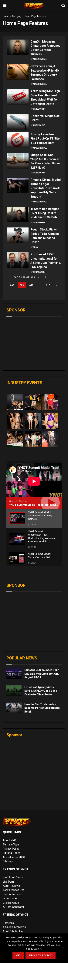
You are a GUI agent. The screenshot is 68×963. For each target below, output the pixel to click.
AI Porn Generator (13, 906)
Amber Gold (39, 125)
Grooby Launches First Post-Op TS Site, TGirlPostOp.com (45, 139)
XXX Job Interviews (14, 927)
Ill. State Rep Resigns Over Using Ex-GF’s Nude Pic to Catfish (44, 213)
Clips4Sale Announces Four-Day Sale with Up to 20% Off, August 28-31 (42, 673)
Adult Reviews (11, 885)
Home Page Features (35, 16)
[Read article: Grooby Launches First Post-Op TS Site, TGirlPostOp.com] (18, 140)
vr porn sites (10, 898)
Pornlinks (8, 922)
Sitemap (8, 861)
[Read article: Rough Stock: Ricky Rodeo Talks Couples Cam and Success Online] (18, 235)
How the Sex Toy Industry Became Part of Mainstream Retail (42, 708)
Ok (18, 955)
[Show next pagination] (56, 285)
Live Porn (8, 881)
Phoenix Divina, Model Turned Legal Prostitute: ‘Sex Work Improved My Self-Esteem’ (45, 188)
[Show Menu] (4, 5)
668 (12, 285)
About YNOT (10, 840)
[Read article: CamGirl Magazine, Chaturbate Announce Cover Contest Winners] (18, 47)
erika (36, 247)
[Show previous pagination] (38, 277)
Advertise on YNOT (14, 857)
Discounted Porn (12, 894)
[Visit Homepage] (34, 5)
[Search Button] (63, 5)
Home (6, 16)
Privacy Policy (11, 848)
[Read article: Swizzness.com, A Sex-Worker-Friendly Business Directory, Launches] (18, 72)
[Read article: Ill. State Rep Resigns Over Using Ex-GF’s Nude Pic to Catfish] (18, 214)
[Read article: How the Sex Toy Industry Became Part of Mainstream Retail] (14, 708)
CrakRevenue (11, 902)
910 (48, 285)
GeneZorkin (39, 109)
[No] (63, 948)
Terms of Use (11, 844)
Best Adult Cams (13, 877)
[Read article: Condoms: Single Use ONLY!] (18, 121)
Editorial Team (11, 852)
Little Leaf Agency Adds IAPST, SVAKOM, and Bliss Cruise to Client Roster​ (40, 691)
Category (17, 16)
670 (31, 285)
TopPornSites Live (13, 889)
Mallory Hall (40, 59)
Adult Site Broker (13, 931)
